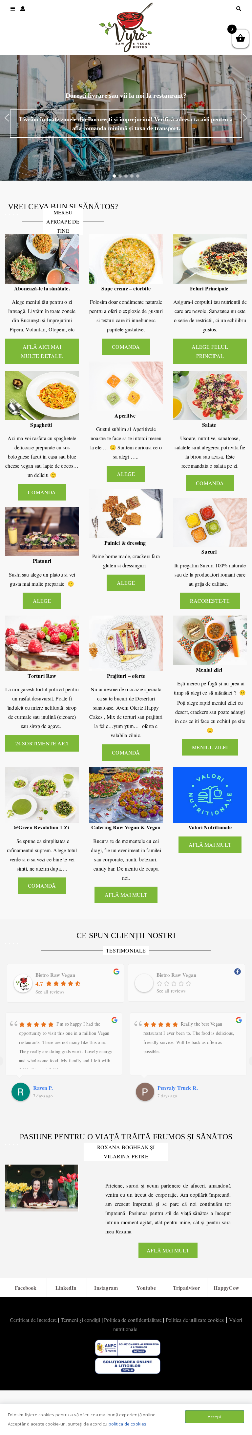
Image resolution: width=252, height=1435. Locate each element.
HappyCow (226, 1287)
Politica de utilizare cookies (195, 1319)
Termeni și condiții (80, 1319)
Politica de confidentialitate (133, 1319)
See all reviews (49, 992)
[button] (7, 117)
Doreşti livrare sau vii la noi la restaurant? (126, 95)
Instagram (106, 1287)
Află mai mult (168, 1250)
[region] (126, 118)
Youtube (146, 1287)
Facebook (26, 1287)
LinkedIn (66, 1287)
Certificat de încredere (33, 1319)
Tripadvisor (186, 1287)
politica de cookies (128, 1424)
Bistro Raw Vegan (55, 974)
